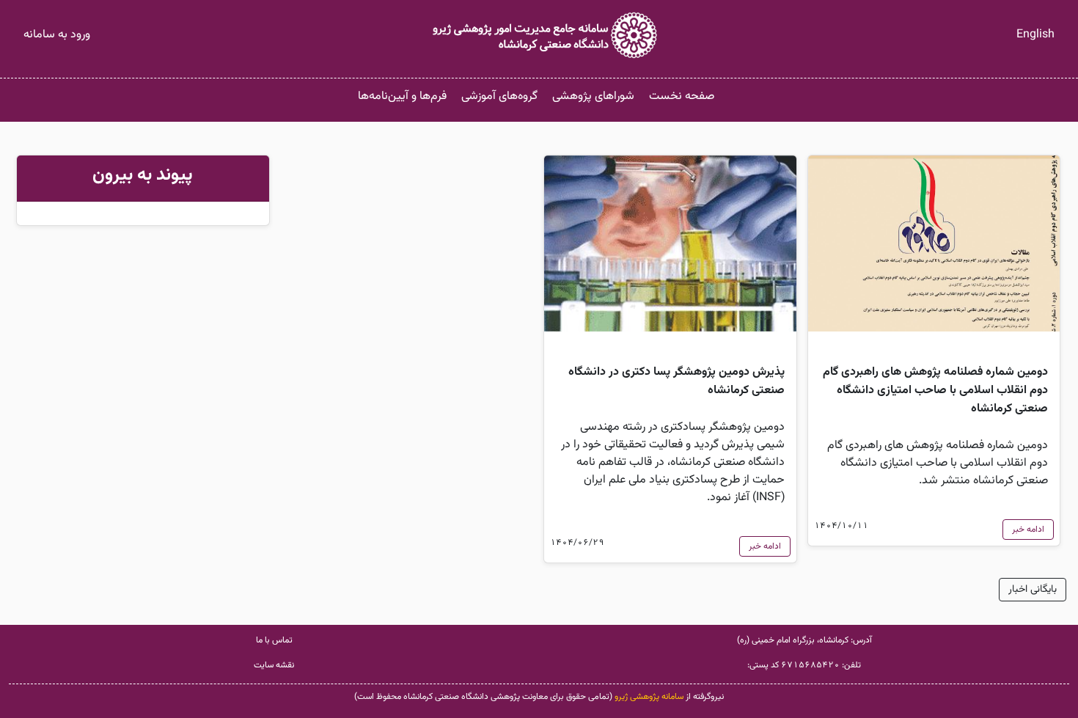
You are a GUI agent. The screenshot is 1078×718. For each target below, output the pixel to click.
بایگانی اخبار (1032, 590)
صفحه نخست (681, 96)
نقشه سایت (274, 665)
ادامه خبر (1028, 529)
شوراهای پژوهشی (593, 96)
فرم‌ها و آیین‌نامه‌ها (402, 96)
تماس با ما (274, 640)
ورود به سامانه (56, 35)
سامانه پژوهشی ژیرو (649, 696)
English (1035, 35)
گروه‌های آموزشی (499, 96)
